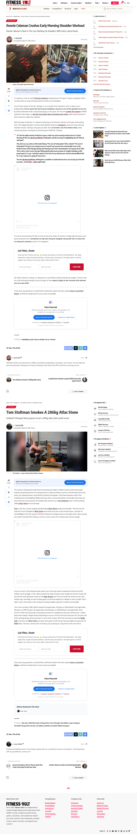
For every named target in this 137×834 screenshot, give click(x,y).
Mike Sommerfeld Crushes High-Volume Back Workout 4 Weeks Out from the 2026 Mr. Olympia (118, 153)
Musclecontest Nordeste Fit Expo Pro (110, 32)
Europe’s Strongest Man (42, 723)
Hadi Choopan (103, 69)
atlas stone (25, 723)
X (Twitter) (58, 322)
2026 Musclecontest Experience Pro (110, 26)
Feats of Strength (55, 723)
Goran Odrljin (19, 425)
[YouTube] (112, 831)
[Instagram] (86, 357)
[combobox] (115, 9)
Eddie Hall (31, 723)
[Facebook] (107, 831)
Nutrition (74, 811)
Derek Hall (18, 38)
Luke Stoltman (64, 723)
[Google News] (115, 831)
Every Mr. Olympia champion (101, 84)
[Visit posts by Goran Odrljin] (8, 744)
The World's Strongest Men (22, 726)
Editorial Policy (102, 806)
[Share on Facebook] (8, 96)
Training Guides (77, 806)
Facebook (44, 322)
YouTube (66, 322)
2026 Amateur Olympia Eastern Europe (110, 37)
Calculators (75, 817)
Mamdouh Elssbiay (104, 73)
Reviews (74, 814)
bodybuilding (25, 339)
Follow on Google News (66, 317)
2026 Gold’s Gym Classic (106, 43)
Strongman (11, 407)
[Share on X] (8, 100)
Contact (100, 811)
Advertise (100, 817)
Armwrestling (50, 814)
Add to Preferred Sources (75, 91)
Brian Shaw (39, 511)
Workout (52, 339)
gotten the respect (73, 112)
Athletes (46, 9)
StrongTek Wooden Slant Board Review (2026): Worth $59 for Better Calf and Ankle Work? (117, 134)
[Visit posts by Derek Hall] (8, 357)
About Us (100, 803)
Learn (76, 9)
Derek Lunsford (103, 58)
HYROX (48, 817)
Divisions (68, 9)
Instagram (62, 125)
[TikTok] (124, 831)
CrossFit (48, 811)
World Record (48, 726)
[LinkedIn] (126, 831)
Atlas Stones (48, 597)
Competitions (57, 9)
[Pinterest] (121, 831)
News (83, 9)
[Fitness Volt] (18, 3)
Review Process (103, 808)
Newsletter (101, 814)
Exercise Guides (77, 808)
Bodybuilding (12, 20)
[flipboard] (129, 831)
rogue (71, 723)
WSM (16, 624)
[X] (110, 831)
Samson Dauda (103, 61)
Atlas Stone (23, 503)
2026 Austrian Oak (104, 21)
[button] (115, 3)
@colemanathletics (36, 138)
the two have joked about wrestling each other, (50, 114)
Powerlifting (49, 806)
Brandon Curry (103, 81)
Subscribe (77, 267)
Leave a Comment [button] (78, 391)
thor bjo (33, 726)
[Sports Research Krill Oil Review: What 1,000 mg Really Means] (98, 163)
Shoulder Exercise (44, 339)
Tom (16, 509)
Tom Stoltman (63, 501)
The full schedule (98, 47)
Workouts (74, 803)
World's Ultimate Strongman (61, 726)
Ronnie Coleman (41, 98)
